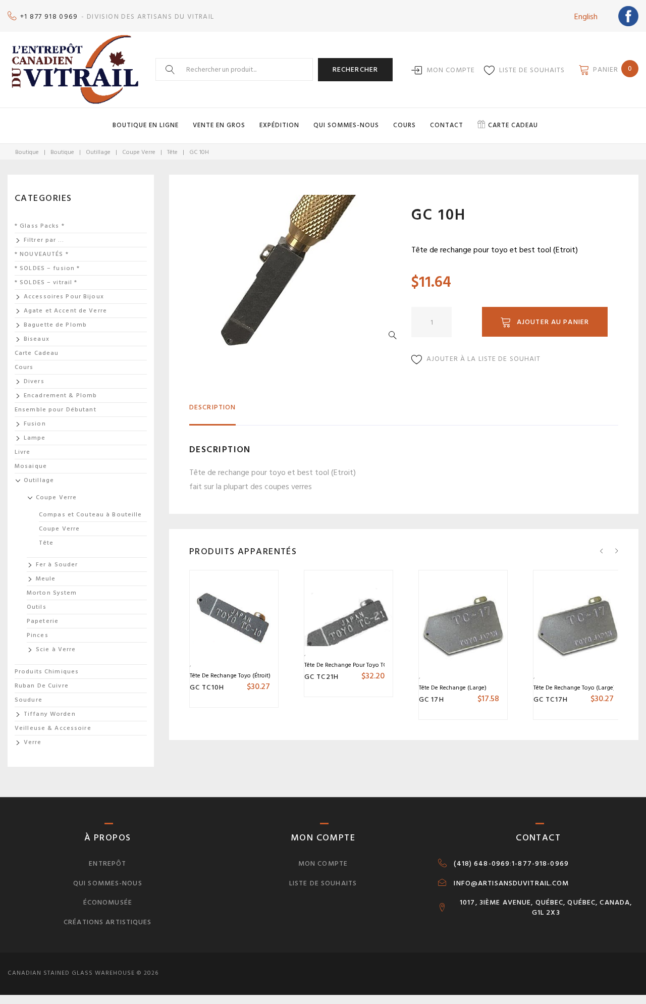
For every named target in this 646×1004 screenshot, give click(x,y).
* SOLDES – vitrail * (46, 282)
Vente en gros (219, 125)
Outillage (98, 152)
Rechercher (355, 69)
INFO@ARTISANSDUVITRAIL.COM (511, 883)
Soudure (28, 700)
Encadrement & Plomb (60, 395)
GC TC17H (550, 699)
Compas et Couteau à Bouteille (90, 514)
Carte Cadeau (37, 353)
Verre (33, 742)
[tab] (212, 412)
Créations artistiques (108, 922)
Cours (404, 125)
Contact (446, 125)
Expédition (279, 125)
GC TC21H (321, 676)
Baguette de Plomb (55, 325)
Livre (23, 452)
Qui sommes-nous (346, 125)
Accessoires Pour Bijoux (64, 296)
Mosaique (31, 466)
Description (212, 407)
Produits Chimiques (47, 671)
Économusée (107, 902)
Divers (34, 381)
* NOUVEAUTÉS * (42, 254)
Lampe (35, 438)
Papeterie (43, 621)
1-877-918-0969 (540, 864)
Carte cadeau (513, 125)
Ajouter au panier (553, 322)
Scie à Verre (56, 649)
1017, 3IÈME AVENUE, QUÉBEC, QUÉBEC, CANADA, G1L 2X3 (546, 907)
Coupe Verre (138, 152)
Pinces (37, 635)
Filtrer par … (44, 240)
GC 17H (431, 699)
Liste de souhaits (532, 70)
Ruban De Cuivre (42, 685)
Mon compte (450, 70)
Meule (46, 578)
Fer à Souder (57, 564)
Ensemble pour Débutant (55, 409)
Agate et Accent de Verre (65, 310)
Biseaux (36, 339)
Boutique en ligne (146, 125)
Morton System (52, 593)
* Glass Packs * (40, 226)
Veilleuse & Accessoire (53, 728)
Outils (36, 607)
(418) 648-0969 (482, 864)
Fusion (35, 423)
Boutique (27, 152)
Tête (172, 152)
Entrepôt (107, 863)
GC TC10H (207, 687)
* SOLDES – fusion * (47, 268)
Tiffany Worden (50, 714)
